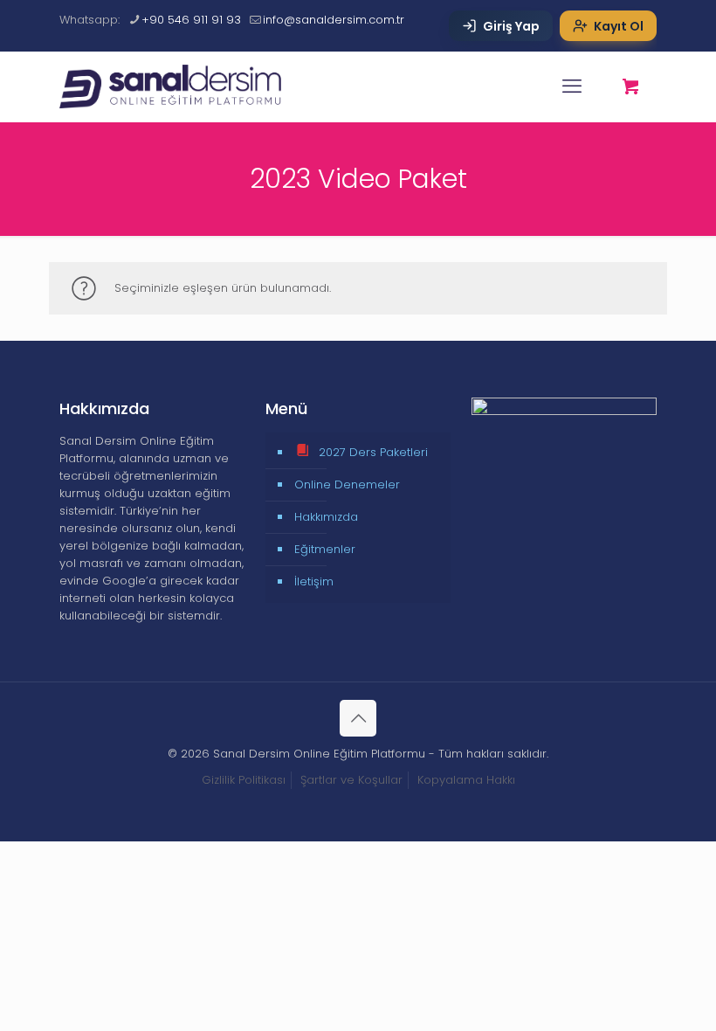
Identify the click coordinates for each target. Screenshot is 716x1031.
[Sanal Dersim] (180, 86)
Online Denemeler (347, 484)
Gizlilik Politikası (244, 780)
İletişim (314, 581)
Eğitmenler (324, 549)
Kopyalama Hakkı (466, 780)
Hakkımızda (326, 517)
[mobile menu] (572, 86)
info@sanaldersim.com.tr (333, 19)
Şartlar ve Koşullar (351, 780)
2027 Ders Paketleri (373, 452)
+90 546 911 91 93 (191, 19)
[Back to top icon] (358, 718)
